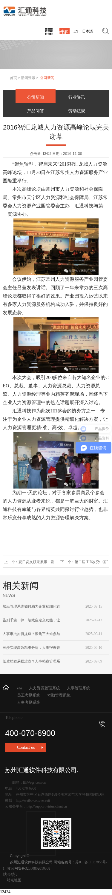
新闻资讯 (28, 78)
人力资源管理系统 (44, 688)
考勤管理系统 (58, 695)
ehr (19, 688)
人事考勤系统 (28, 702)
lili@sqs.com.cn (34, 782)
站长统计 (11, 874)
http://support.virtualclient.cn (47, 806)
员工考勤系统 (28, 695)
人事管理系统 (78, 688)
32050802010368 (37, 868)
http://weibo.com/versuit (33, 800)
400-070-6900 (30, 733)
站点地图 (14, 880)
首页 (13, 78)
